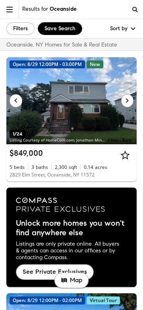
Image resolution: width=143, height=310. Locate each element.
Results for (49, 9)
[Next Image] (127, 100)
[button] (9, 9)
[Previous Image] (16, 100)
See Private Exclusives (55, 271)
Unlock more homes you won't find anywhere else (70, 228)
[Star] (125, 155)
